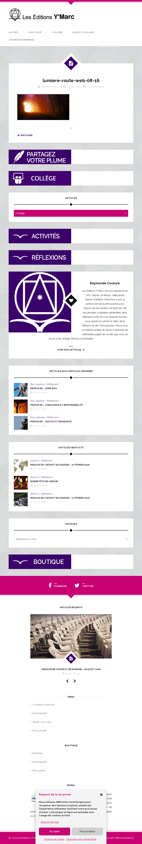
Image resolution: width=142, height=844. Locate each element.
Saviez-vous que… (84, 32)
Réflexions (53, 384)
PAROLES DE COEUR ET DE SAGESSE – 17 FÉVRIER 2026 (60, 465)
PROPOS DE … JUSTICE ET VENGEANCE (51, 421)
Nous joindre (39, 730)
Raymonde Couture (51, 86)
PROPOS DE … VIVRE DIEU (43, 388)
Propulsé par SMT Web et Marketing (114, 838)
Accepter (55, 831)
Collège (57, 32)
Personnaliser (87, 831)
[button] (101, 794)
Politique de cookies (54, 839)
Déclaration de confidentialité (81, 839)
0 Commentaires (95, 86)
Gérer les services (50, 822)
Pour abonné (37, 384)
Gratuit (34, 461)
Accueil (14, 32)
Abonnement (39, 713)
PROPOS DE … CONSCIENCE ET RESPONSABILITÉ (56, 405)
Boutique (35, 32)
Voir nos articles (69, 349)
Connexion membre (43, 704)
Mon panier (38, 770)
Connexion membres (21, 39)
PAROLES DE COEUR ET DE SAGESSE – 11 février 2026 (60, 498)
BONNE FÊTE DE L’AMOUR (44, 481)
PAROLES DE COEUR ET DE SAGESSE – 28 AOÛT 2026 (71, 669)
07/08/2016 (74, 86)
